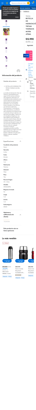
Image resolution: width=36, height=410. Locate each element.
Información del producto (12, 75)
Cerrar (17, 17)
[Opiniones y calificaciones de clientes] (20, 214)
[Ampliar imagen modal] (18, 71)
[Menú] (2, 3)
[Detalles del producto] (20, 81)
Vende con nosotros (24, 8)
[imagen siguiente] (6, 67)
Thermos (28, 16)
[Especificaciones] (20, 141)
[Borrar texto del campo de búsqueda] (25, 3)
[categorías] (28, 3)
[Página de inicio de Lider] (7, 3)
